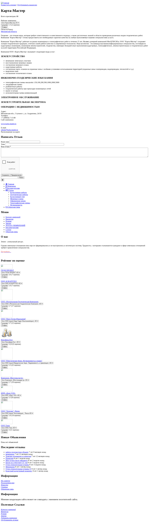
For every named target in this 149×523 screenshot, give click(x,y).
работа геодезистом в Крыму (17, 452)
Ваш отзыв (6, 147)
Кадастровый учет (17, 197)
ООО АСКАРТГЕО (9, 281)
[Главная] (5, 3)
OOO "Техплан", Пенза (10, 411)
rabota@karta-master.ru (9, 130)
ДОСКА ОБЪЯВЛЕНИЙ (15, 225)
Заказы (8, 223)
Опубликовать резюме (9, 520)
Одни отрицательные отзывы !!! (18, 469)
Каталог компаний (13, 217)
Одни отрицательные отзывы (17, 465)
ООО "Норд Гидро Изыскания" (13, 319)
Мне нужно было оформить (17, 460)
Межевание (10, 467)
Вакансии (9, 219)
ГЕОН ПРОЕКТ (7, 270)
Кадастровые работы (18, 192)
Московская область (9, 31)
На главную (5, 481)
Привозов (9, 458)
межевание (10, 454)
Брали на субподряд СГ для (16, 463)
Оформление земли (18, 201)
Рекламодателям (13, 188)
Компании (11, 186)
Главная (10, 184)
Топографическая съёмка (20, 203)
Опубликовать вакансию (27, 5)
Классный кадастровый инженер (19, 471)
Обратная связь (13, 207)
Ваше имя (5, 142)
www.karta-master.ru (8, 124)
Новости (4, 485)
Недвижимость (16, 205)
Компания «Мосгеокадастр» (12, 378)
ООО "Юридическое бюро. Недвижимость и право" (21, 361)
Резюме (9, 221)
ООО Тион (5, 426)
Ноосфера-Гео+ (7, 340)
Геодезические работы (19, 195)
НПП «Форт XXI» (8, 393)
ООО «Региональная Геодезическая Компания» (20, 302)
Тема (3, 144)
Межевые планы (16, 199)
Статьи (11, 190)
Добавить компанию (9, 518)
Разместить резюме (8, 5)
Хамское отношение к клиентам (18, 456)
